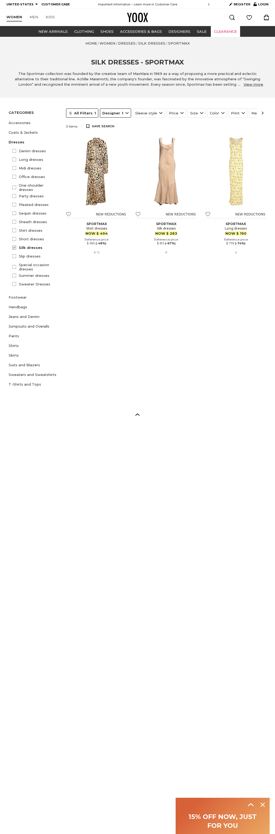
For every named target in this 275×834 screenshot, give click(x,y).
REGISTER (242, 4)
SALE (202, 31)
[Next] (262, 113)
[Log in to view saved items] (249, 17)
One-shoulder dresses (31, 187)
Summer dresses (34, 275)
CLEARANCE (225, 31)
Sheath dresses (33, 222)
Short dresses (31, 239)
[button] (34, 122)
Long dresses (31, 159)
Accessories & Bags (141, 31)
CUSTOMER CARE (55, 4)
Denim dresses (32, 151)
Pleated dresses (34, 204)
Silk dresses (30, 247)
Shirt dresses (30, 230)
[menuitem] (14, 17)
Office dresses (32, 177)
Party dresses (31, 196)
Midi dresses (30, 168)
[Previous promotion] (66, 4)
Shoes (107, 31)
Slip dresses (30, 256)
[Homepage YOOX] (137, 17)
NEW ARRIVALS (53, 31)
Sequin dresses (32, 213)
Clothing (84, 31)
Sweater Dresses (34, 284)
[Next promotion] (209, 4)
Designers (179, 31)
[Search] (232, 17)
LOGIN (261, 5)
